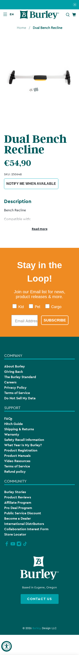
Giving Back (13, 371)
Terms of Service (17, 393)
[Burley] (39, 14)
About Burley (14, 366)
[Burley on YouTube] (12, 545)
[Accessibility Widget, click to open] (6, 646)
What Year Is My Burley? (23, 445)
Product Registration (20, 450)
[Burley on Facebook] (6, 545)
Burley (36, 628)
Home (21, 27)
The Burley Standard (20, 377)
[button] (12, 14)
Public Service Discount (22, 513)
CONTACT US (39, 599)
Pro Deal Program (18, 508)
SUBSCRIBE (55, 320)
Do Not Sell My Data (20, 398)
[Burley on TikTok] (25, 545)
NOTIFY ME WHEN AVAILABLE (31, 183)
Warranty (11, 434)
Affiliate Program (17, 502)
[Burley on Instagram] (18, 545)
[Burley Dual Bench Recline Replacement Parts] (39, 79)
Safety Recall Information (24, 440)
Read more (39, 229)
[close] (75, 5)
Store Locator (15, 534)
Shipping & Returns (19, 429)
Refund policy (15, 471)
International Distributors (24, 524)
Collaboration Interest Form (26, 529)
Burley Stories (15, 492)
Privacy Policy (15, 387)
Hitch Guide (13, 424)
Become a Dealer (17, 518)
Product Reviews (17, 497)
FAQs (8, 418)
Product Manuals (17, 455)
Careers (10, 382)
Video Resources (17, 461)
